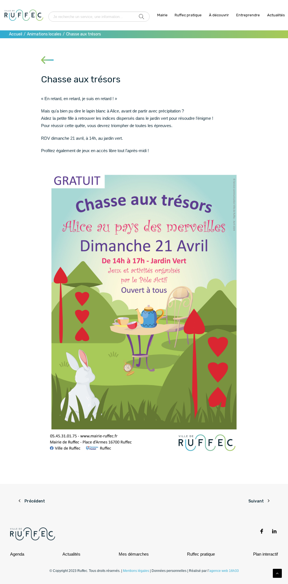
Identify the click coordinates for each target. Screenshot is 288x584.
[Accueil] (23, 15)
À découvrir (219, 15)
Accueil (15, 34)
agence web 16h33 (224, 571)
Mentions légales (136, 571)
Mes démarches (134, 554)
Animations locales (44, 34)
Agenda (17, 554)
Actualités (276, 15)
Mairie (162, 15)
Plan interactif (265, 554)
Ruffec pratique (188, 15)
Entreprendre (248, 15)
